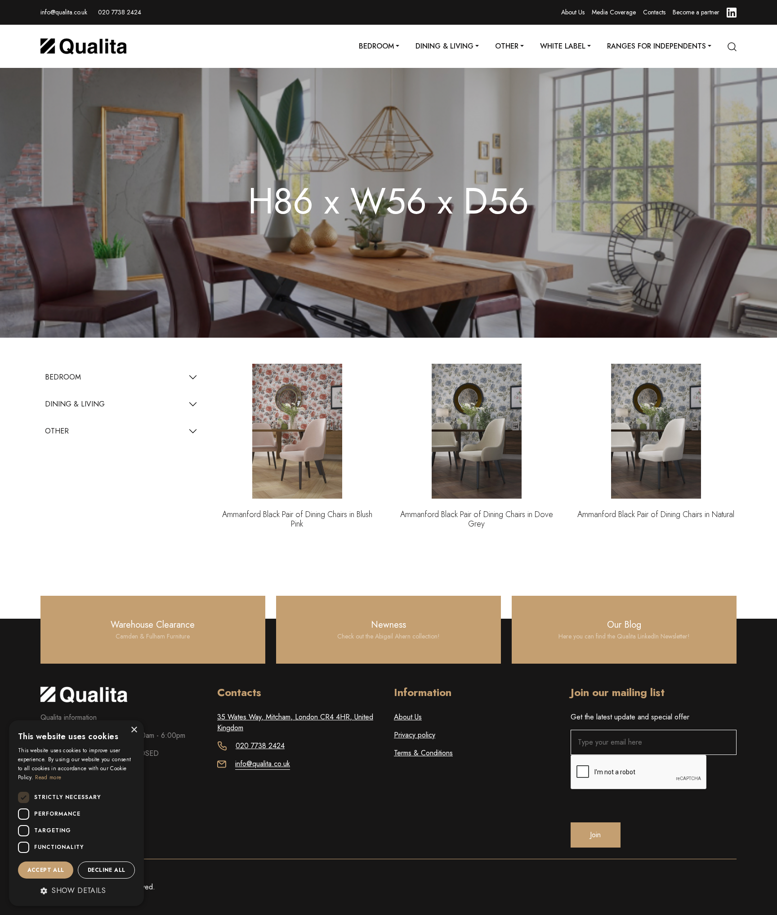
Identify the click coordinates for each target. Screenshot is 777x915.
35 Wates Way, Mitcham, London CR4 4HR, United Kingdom (295, 722)
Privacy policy (414, 735)
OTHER (57, 431)
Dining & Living (444, 46)
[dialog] (76, 813)
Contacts (654, 12)
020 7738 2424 (119, 12)
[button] (76, 890)
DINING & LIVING (75, 404)
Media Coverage (614, 12)
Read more (48, 777)
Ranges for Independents (656, 46)
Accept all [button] (45, 870)
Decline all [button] (106, 870)
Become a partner (696, 12)
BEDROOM (63, 377)
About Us (573, 12)
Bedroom (376, 46)
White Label (562, 46)
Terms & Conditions (423, 753)
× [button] (133, 730)
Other (506, 46)
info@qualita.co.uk (63, 12)
